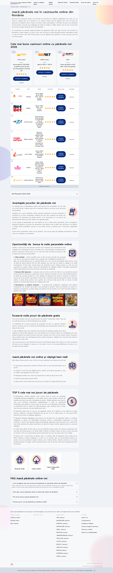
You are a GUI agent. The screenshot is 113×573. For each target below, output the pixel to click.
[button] (45, 186)
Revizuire (45, 76)
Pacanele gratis (23, 7)
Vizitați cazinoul (44, 72)
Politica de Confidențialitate (85, 570)
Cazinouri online (14, 7)
